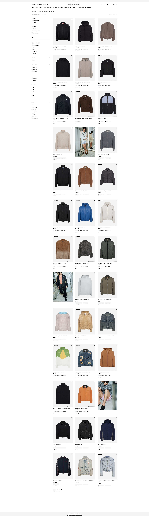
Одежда (40, 7)
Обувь (37, 7)
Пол (32, 75)
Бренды (73, 7)
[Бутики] (101, 4)
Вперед (58, 491)
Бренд (33, 37)
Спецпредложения (88, 7)
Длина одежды (35, 64)
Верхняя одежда (36, 20)
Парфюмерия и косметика (58, 7)
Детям (44, 4)
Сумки (45, 7)
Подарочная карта (80, 7)
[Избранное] (110, 4)
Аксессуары (49, 7)
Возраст (33, 57)
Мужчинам (39, 4)
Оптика (33, 7)
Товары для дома (67, 7)
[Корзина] (113, 4)
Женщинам (34, 4)
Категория (34, 26)
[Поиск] (48, 4)
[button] (104, 4)
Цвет (33, 102)
